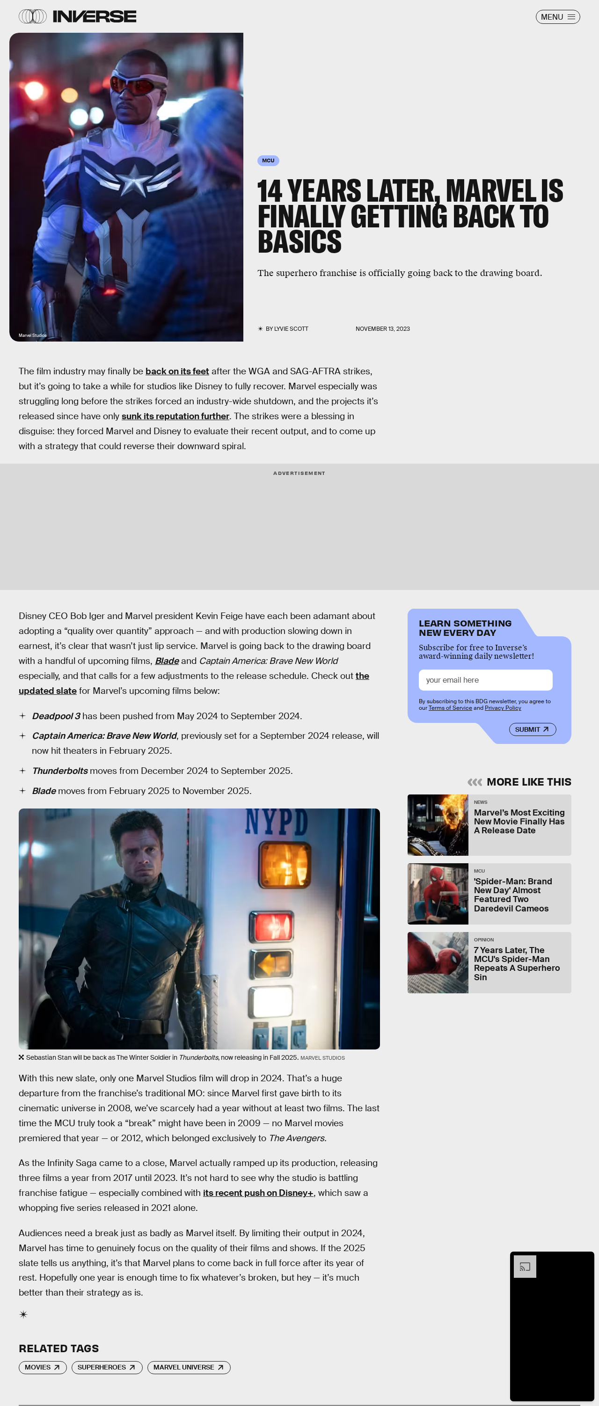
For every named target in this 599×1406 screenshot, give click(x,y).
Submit (527, 729)
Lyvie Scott (291, 329)
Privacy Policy (503, 708)
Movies (38, 1367)
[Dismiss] (584, 1260)
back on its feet (177, 371)
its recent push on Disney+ (258, 1193)
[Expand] (520, 1260)
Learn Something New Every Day (465, 627)
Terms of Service (450, 708)
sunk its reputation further (175, 416)
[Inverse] (94, 16)
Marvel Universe (183, 1367)
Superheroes (102, 1367)
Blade (167, 661)
